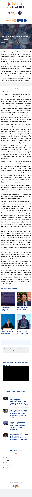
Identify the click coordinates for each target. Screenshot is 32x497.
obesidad (22, 351)
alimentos (12, 349)
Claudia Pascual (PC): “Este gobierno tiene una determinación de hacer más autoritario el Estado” (19, 436)
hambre (18, 351)
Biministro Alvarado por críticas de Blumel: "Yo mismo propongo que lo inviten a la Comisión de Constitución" (17, 425)
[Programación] (18, 20)
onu (27, 351)
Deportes (8, 465)
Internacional (16, 88)
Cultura (8, 463)
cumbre (18, 349)
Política (8, 460)
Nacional (8, 458)
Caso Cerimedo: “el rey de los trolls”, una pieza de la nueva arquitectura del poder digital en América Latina (18, 413)
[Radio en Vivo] (14, 20)
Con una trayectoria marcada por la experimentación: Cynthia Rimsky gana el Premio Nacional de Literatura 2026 (19, 401)
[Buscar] (21, 20)
